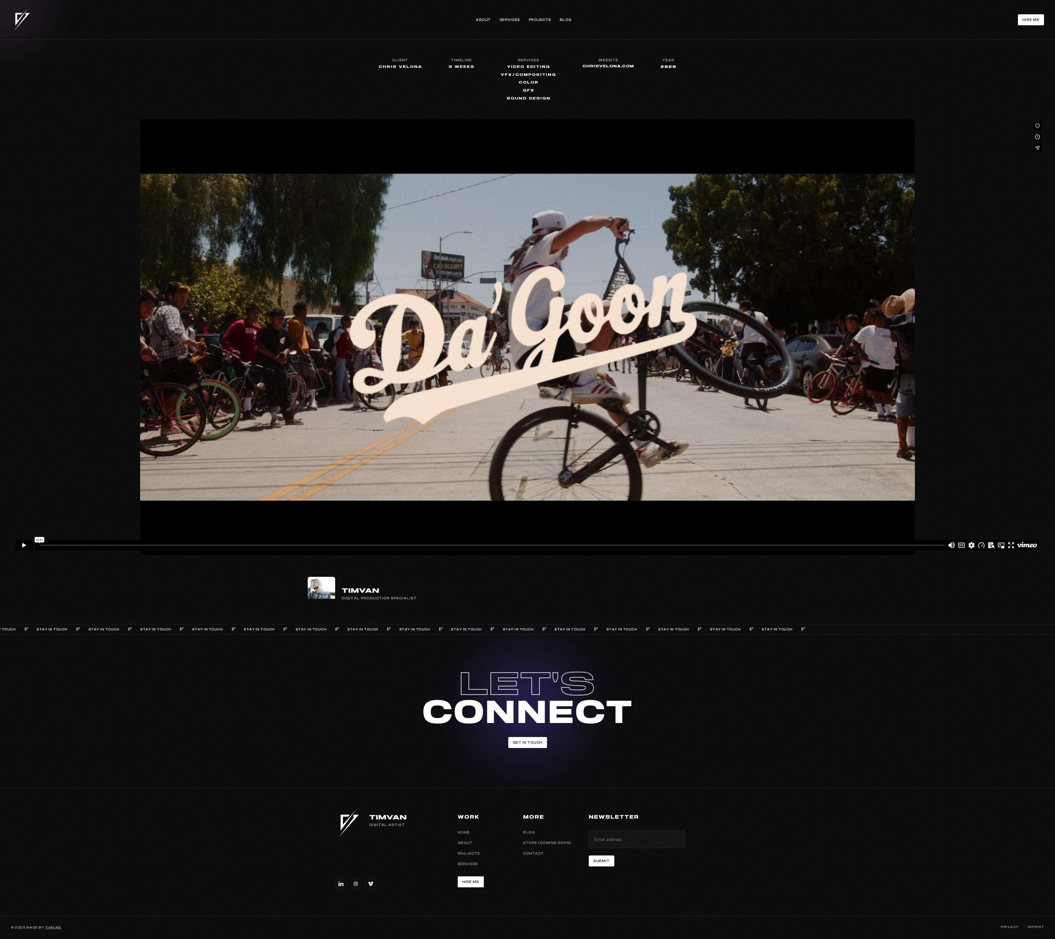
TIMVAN (53, 927)
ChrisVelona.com (608, 66)
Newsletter (614, 817)
